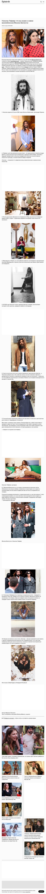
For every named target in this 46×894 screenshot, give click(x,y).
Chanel (26, 67)
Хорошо (41, 891)
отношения (8, 714)
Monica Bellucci (21, 714)
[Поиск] (41, 2)
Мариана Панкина (10, 713)
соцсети (28, 714)
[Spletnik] (6, 2)
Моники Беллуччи (36, 59)
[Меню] (43, 2)
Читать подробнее (26, 892)
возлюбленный (15, 61)
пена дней (14, 714)
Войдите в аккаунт (9, 718)
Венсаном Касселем (20, 62)
